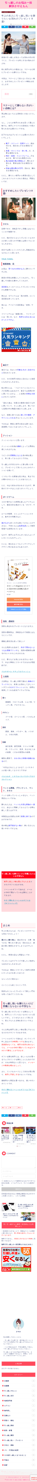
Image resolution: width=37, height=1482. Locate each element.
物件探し (19, 1410)
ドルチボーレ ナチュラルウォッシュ (15, 671)
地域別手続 (19, 1400)
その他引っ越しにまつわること (19, 1455)
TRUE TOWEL (7, 259)
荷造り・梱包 (19, 1420)
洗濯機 (19, 1386)
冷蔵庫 (19, 1381)
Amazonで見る (18, 599)
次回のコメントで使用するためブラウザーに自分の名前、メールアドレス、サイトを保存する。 (18, 1183)
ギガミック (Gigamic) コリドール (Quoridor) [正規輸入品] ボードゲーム (18, 588)
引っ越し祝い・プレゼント (8, 12)
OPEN (30, 94)
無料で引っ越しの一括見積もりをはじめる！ (17, 1244)
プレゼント (13, 1107)
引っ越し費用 (19, 1435)
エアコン (19, 1405)
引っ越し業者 (19, 1425)
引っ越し (5, 1107)
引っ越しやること (19, 1391)
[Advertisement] (18, 852)
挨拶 (19, 1465)
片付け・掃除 (19, 1445)
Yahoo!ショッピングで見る (18, 609)
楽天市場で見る (18, 604)
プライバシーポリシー (13, 1477)
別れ (20, 1107)
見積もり (19, 1415)
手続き (19, 1460)
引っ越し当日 (19, 1395)
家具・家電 (19, 1430)
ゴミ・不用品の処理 (19, 1450)
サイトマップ (25, 1477)
